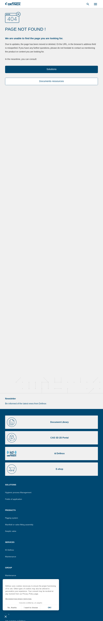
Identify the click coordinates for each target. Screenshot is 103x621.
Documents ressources (51, 81)
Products (10, 510)
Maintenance (10, 557)
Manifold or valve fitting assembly (19, 525)
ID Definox (9, 550)
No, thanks (12, 607)
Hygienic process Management (18, 492)
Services (9, 542)
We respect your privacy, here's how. (18, 599)
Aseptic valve (10, 531)
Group (8, 568)
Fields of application (13, 499)
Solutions (51, 69)
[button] (5, 616)
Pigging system (11, 518)
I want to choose (31, 607)
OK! (49, 607)
